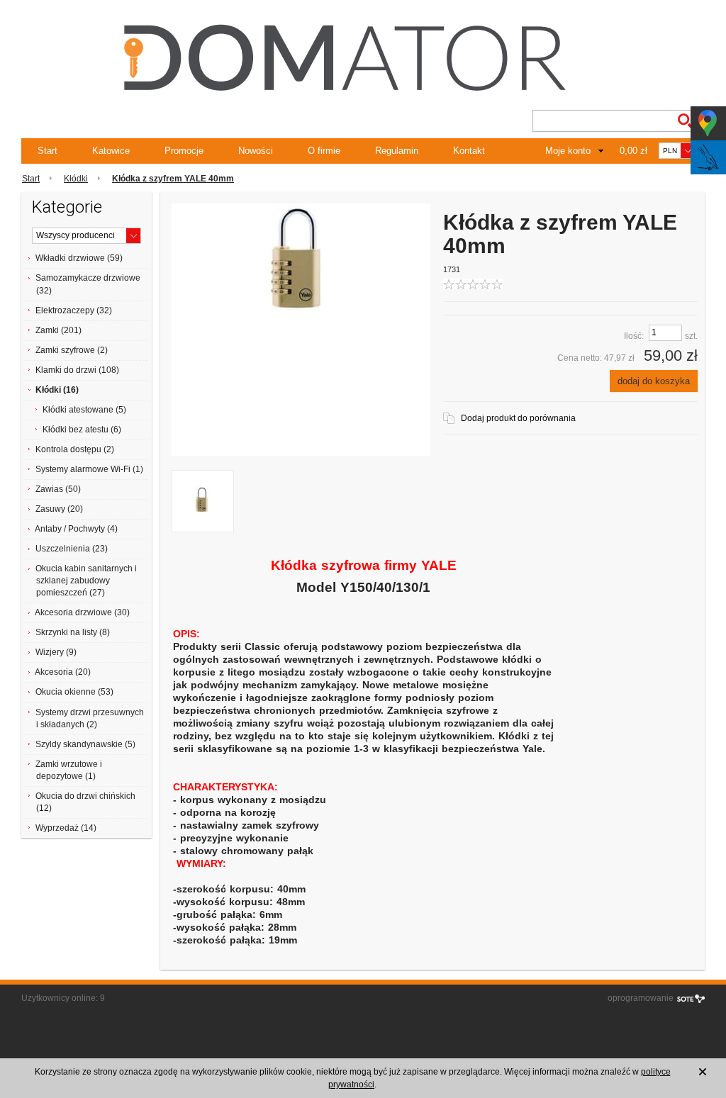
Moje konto (568, 150)
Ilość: (634, 336)
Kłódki (76, 179)
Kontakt (469, 150)
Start (47, 150)
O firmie (324, 150)
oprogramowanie (641, 998)
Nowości (255, 150)
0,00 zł (633, 150)
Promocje (183, 150)
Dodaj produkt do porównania (518, 418)
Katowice (111, 150)
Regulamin (396, 150)
